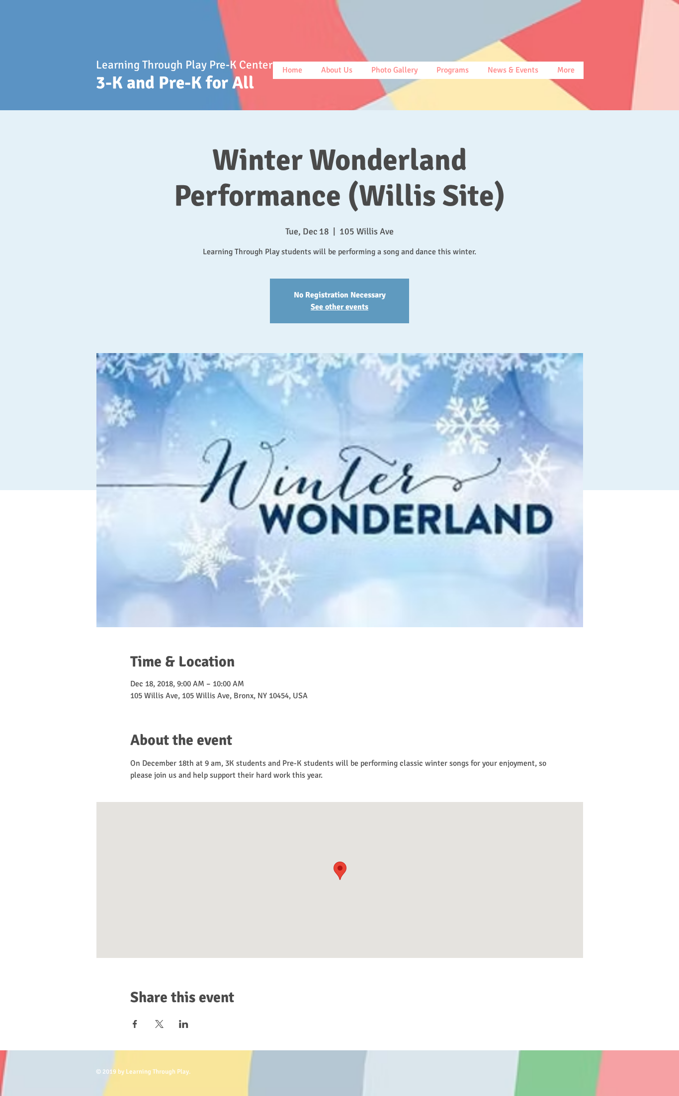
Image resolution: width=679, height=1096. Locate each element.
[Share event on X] (159, 1024)
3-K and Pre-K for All (179, 82)
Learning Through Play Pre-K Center (185, 65)
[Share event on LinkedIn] (183, 1024)
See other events (339, 307)
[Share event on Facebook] (135, 1024)
